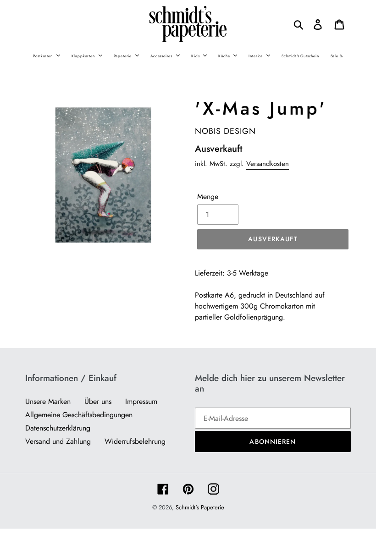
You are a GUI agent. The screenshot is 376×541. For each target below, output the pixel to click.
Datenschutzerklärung (57, 428)
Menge (207, 196)
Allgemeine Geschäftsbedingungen (79, 414)
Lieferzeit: (210, 273)
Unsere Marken (48, 401)
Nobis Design (225, 131)
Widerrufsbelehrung (135, 441)
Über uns (97, 401)
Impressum (141, 401)
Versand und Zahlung (58, 441)
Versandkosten (267, 164)
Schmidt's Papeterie (200, 507)
